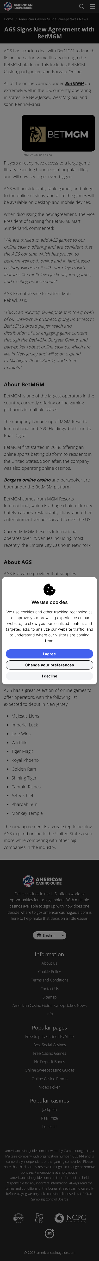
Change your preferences (49, 665)
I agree (49, 654)
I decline (49, 676)
